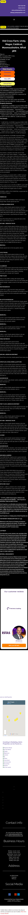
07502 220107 (21, 8)
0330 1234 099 (21, 5)
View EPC (7, 79)
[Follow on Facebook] (9, 894)
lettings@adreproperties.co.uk (17, 12)
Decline (7, 913)
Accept (2, 913)
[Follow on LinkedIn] (18, 894)
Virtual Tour (7, 84)
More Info (23, 911)
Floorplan (7, 72)
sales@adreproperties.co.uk (18, 10)
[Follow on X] (12, 894)
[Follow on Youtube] (15, 894)
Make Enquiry (7, 69)
